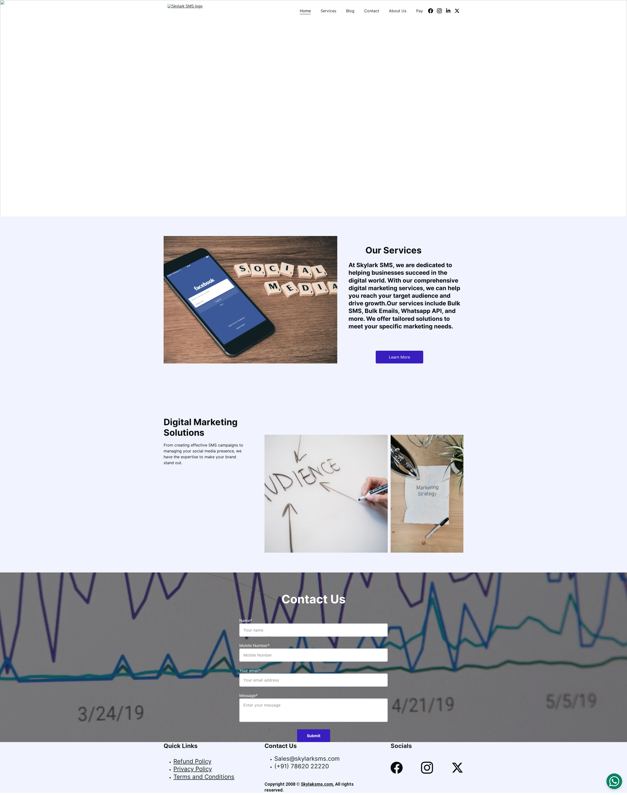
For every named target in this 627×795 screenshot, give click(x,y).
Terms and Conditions (203, 776)
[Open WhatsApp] (614, 781)
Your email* (250, 670)
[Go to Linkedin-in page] (450, 10)
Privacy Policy (192, 768)
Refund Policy (192, 761)
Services (328, 10)
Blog (350, 10)
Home (305, 10)
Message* (248, 695)
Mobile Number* (254, 645)
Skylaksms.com (317, 784)
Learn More (399, 357)
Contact (371, 10)
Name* (245, 620)
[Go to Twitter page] (457, 10)
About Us (397, 10)
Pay (419, 10)
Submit (313, 735)
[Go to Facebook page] (432, 10)
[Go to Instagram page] (441, 10)
